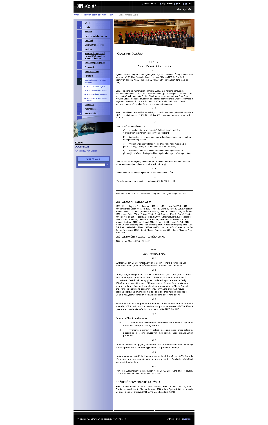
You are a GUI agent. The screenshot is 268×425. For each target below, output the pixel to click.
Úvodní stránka (150, 4)
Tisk (189, 4)
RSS (180, 4)
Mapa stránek (167, 4)
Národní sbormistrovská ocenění (98, 15)
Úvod (76, 15)
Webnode (187, 419)
